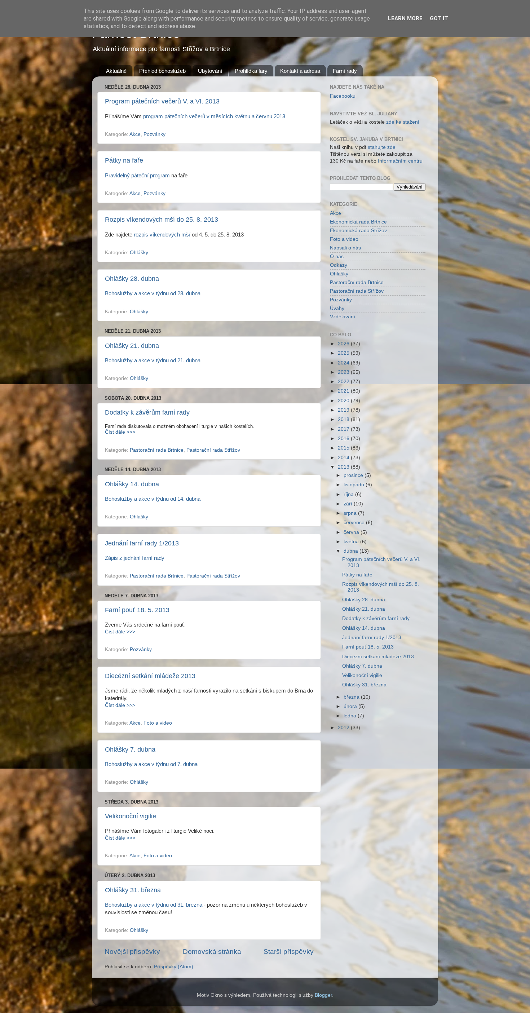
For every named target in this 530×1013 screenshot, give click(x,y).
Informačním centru (400, 161)
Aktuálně (116, 71)
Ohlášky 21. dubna (132, 345)
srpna (351, 513)
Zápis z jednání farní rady (134, 558)
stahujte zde (382, 147)
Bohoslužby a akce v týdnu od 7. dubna (151, 764)
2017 (344, 429)
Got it (439, 18)
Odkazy (338, 265)
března (352, 697)
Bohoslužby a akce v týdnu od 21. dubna (152, 360)
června (352, 532)
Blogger (323, 995)
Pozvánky (154, 134)
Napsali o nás (345, 248)
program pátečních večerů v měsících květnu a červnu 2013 (214, 116)
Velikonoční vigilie (130, 816)
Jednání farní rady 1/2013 (142, 543)
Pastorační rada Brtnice (157, 450)
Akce (135, 134)
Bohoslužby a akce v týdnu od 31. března (153, 905)
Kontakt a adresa (300, 71)
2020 (344, 400)
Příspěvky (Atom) (173, 966)
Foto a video (157, 723)
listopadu (355, 484)
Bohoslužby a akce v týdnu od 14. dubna (152, 499)
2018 (344, 419)
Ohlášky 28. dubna (132, 278)
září (349, 503)
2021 (344, 391)
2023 (344, 372)
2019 (344, 410)
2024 (344, 363)
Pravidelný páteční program (137, 175)
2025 (344, 353)
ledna (351, 715)
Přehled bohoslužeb (162, 71)
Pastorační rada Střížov (213, 450)
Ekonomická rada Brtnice (358, 222)
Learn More (405, 18)
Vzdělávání (342, 316)
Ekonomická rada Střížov (358, 230)
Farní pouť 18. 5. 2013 (137, 610)
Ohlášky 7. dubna (130, 749)
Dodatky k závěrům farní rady (147, 412)
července (355, 522)
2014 (344, 457)
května (352, 541)
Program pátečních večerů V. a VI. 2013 (162, 101)
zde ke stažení (402, 122)
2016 (344, 438)
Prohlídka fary (251, 71)
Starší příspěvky (289, 951)
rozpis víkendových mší (162, 235)
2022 (344, 381)
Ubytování (210, 71)
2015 (344, 448)
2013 (344, 467)
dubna (351, 551)
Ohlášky (139, 252)
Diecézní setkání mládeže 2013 (150, 676)
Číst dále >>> (120, 432)
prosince (354, 475)
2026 (344, 343)
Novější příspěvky (132, 951)
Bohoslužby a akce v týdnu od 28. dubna (152, 293)
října (349, 494)
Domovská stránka (212, 951)
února (351, 706)
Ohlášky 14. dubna (132, 484)
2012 (344, 727)
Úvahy (337, 308)
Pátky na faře (124, 160)
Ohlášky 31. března (133, 890)
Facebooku (342, 96)
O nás (337, 256)
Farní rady (345, 71)
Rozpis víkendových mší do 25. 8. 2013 (161, 219)
